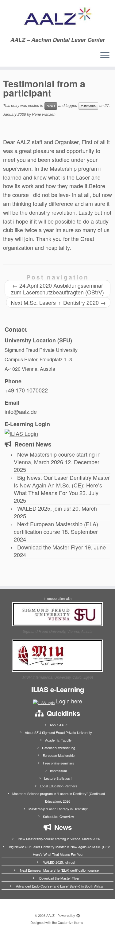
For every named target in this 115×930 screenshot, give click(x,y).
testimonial (88, 106)
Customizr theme (70, 922)
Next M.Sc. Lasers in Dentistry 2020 (58, 302)
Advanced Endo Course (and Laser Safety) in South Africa (59, 886)
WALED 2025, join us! (44, 508)
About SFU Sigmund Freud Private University (58, 732)
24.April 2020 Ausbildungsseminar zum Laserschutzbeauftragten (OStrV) (57, 288)
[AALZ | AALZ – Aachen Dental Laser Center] (57, 18)
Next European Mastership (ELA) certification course (56, 527)
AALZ (50, 915)
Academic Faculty (58, 740)
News (51, 106)
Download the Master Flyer (50, 547)
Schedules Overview (58, 816)
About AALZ (58, 724)
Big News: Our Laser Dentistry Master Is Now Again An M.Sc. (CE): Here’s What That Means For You (62, 485)
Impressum (58, 770)
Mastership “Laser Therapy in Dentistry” (58, 808)
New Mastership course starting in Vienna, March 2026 (57, 458)
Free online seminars (58, 762)
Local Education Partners (58, 785)
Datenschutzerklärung (58, 747)
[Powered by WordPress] (78, 914)
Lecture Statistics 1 (58, 778)
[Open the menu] (104, 55)
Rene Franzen (44, 114)
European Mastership (59, 755)
